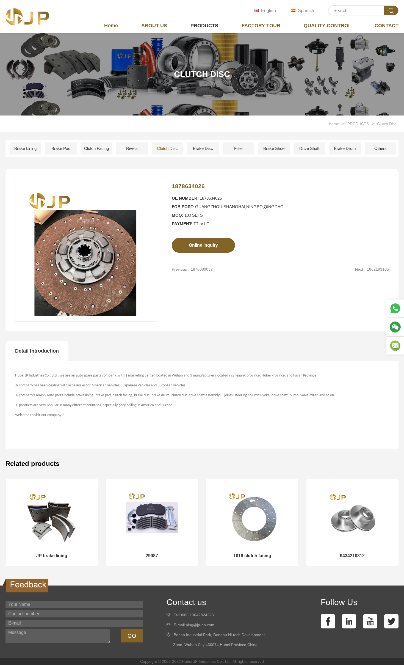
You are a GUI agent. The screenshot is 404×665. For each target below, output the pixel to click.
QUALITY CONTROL (327, 25)
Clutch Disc (387, 124)
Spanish (306, 10)
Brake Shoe (273, 148)
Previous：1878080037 (192, 269)
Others (380, 148)
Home (111, 25)
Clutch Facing (96, 148)
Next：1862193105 (372, 269)
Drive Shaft (309, 148)
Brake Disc (203, 148)
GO (132, 636)
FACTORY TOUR (261, 25)
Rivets (132, 148)
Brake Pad (60, 148)
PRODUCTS (204, 25)
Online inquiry (203, 245)
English (268, 10)
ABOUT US (154, 25)
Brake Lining (25, 148)
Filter (238, 148)
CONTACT (387, 25)
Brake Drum (345, 148)
